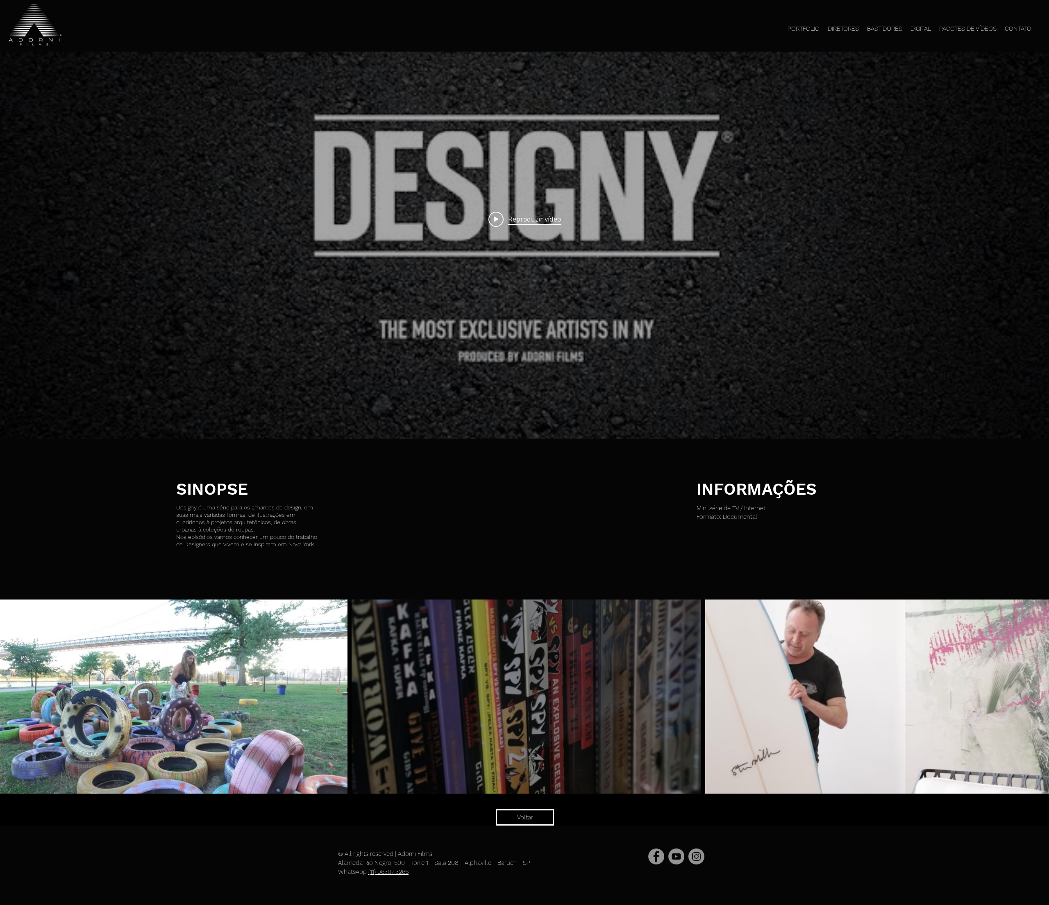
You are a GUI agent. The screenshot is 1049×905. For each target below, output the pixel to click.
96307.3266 (393, 872)
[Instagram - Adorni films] (696, 856)
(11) (372, 872)
